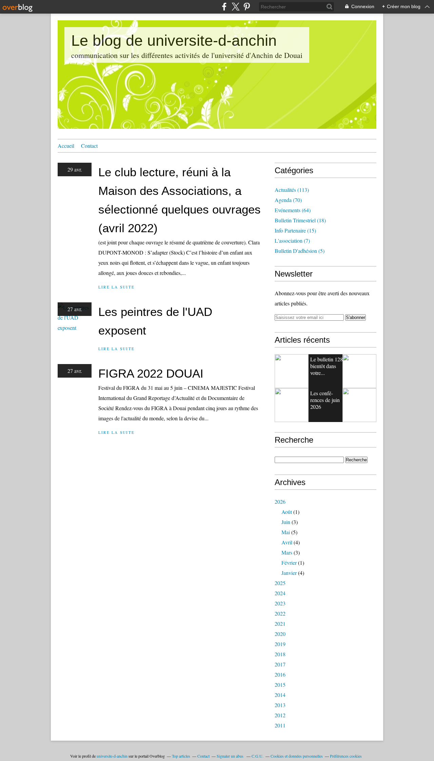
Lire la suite (116, 286)
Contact (89, 145)
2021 (280, 623)
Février (289, 562)
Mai (285, 532)
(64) (293, 210)
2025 (280, 582)
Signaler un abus (230, 756)
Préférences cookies (346, 756)
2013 (280, 704)
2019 (280, 643)
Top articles (181, 756)
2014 (280, 694)
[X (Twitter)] (235, 7)
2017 (280, 664)
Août (286, 511)
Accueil (66, 145)
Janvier (289, 572)
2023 (280, 603)
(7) (292, 240)
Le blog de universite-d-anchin (174, 40)
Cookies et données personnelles (297, 756)
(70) (288, 199)
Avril (286, 542)
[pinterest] (246, 7)
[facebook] (224, 7)
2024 (280, 593)
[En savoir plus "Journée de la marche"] (292, 405)
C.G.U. (257, 756)
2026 (280, 501)
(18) (300, 220)
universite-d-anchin (112, 756)
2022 (280, 613)
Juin (285, 521)
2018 (280, 654)
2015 (280, 684)
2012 (280, 715)
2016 (280, 674)
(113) (292, 189)
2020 (280, 633)
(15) (295, 230)
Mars (286, 552)
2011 (280, 725)
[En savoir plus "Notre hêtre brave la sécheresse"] (292, 371)
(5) (299, 250)
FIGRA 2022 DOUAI (150, 373)
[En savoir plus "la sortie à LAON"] (359, 405)
